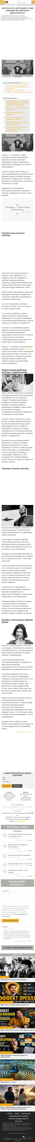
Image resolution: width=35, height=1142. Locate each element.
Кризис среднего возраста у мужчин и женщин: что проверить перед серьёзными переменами (15, 1108)
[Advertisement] (17, 38)
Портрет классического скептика (16, 85)
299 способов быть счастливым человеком (26, 796)
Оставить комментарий (10, 920)
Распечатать (17, 811)
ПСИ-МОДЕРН (7, 1139)
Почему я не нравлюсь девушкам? (19, 855)
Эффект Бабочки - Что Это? (8, 1082)
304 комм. (29, 840)
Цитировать (23, 941)
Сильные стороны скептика (14, 90)
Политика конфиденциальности (18, 1118)
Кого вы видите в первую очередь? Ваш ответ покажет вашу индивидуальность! (16, 129)
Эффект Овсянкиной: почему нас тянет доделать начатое (17, 1030)
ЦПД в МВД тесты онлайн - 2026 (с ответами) (13, 979)
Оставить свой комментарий (17, 948)
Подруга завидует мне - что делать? (19, 864)
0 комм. (30, 865)
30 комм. (30, 859)
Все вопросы (17, 831)
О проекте (9, 1113)
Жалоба (30, 941)
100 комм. (29, 851)
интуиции (27, 349)
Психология (20, 5)
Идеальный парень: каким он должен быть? (9, 796)
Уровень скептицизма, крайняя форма (18, 92)
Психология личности (29, 5)
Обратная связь (26, 1113)
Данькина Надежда (21, 732)
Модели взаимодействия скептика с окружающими (17, 87)
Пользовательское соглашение (18, 1116)
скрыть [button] (23, 83)
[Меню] (2, 2)
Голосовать (6, 786)
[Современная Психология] (6, 4)
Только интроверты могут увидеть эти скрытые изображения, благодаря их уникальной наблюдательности (17, 103)
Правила (16, 1113)
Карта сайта (18, 1121)
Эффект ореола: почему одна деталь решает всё (14, 1005)
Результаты (17, 786)
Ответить (17, 941)
